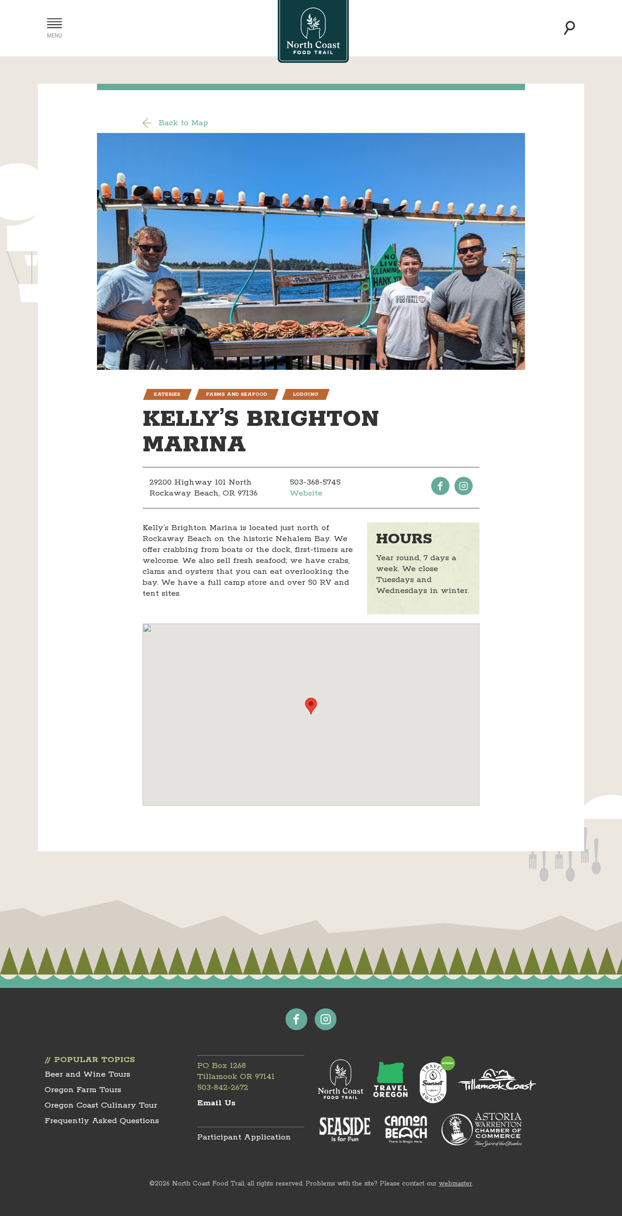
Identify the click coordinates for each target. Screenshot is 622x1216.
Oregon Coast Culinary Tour (101, 1105)
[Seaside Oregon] (345, 1130)
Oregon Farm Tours (83, 1090)
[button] (311, 706)
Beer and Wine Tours (87, 1074)
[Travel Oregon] (390, 1079)
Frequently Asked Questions (102, 1121)
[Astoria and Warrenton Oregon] (481, 1129)
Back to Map (183, 123)
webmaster (455, 1184)
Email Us (216, 1103)
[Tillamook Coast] (497, 1079)
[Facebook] (440, 486)
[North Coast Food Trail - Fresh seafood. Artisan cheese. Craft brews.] (313, 31)
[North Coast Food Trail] (341, 1079)
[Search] (569, 28)
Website (306, 493)
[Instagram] (463, 486)
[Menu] (54, 28)
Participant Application (244, 1137)
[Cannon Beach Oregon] (406, 1129)
